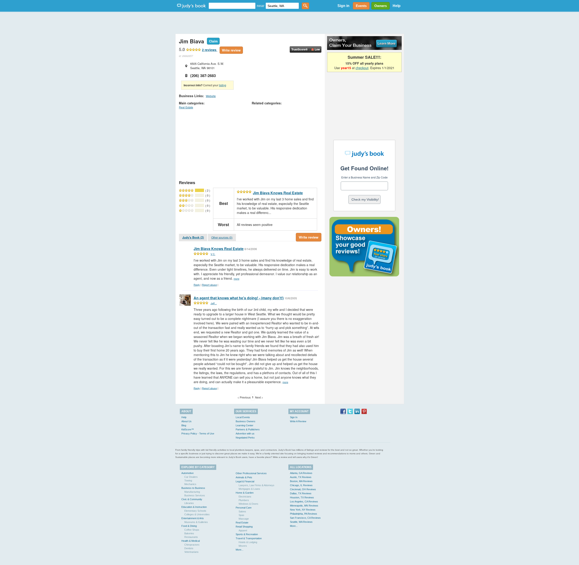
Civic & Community (191, 499)
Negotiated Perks (245, 437)
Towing (188, 480)
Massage (244, 518)
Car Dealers (191, 477)
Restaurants (191, 537)
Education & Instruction (194, 507)
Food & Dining (189, 526)
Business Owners (245, 421)
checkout (362, 68)
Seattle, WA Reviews (301, 521)
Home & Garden (245, 492)
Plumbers (244, 500)
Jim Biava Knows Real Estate (278, 192)
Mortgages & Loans (249, 489)
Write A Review (298, 421)
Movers (243, 545)
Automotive (187, 473)
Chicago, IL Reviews (301, 485)
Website (211, 96)
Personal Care (244, 507)
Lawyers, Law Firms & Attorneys (256, 485)
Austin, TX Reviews (300, 477)
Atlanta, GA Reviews (301, 473)
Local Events (243, 417)
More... (239, 549)
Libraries (189, 503)
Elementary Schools (195, 510)
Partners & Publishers (248, 429)
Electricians (245, 496)
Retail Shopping (244, 526)
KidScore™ (187, 429)
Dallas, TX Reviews (300, 493)
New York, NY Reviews (303, 509)
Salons (242, 511)
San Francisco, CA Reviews (305, 517)
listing (222, 85)
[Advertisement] (289, 22)
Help (397, 6)
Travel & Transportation (249, 538)
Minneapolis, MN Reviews (304, 505)
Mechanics (190, 484)
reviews (209, 49)
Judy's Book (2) (193, 237)
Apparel (243, 530)
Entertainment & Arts (192, 518)
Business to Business (193, 488)
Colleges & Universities (197, 514)
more (236, 278)
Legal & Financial (245, 481)
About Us (186, 421)
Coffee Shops (191, 529)
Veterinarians (191, 552)
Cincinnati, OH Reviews (303, 489)
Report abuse (209, 284)
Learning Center (244, 425)
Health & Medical (190, 540)
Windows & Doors (248, 503)
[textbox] (232, 6)
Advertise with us (245, 433)
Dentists (188, 548)
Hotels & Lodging (248, 542)
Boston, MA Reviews (301, 481)
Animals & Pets (244, 477)
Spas (241, 515)
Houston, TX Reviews (302, 497)
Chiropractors (191, 544)
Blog (183, 425)
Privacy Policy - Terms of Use (197, 433)
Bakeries (189, 533)
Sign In (293, 417)
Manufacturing (192, 491)
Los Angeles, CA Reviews (304, 501)
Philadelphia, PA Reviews (303, 513)
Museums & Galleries (196, 522)
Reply (197, 284)
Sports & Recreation (247, 534)
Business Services (194, 495)
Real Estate (186, 107)
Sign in (343, 6)
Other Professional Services (251, 473)
